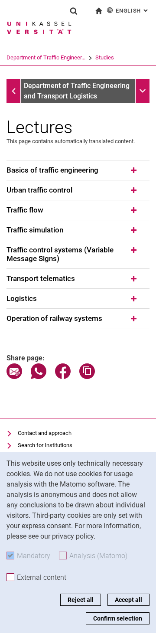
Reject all (81, 599)
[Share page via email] (14, 377)
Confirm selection (117, 618)
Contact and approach (45, 433)
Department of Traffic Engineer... (45, 57)
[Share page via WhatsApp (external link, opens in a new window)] (38, 377)
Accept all (128, 599)
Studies (104, 57)
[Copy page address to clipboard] (87, 377)
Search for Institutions (45, 445)
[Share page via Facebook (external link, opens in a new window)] (63, 377)
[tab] (78, 170)
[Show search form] (73, 11)
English (133, 10)
